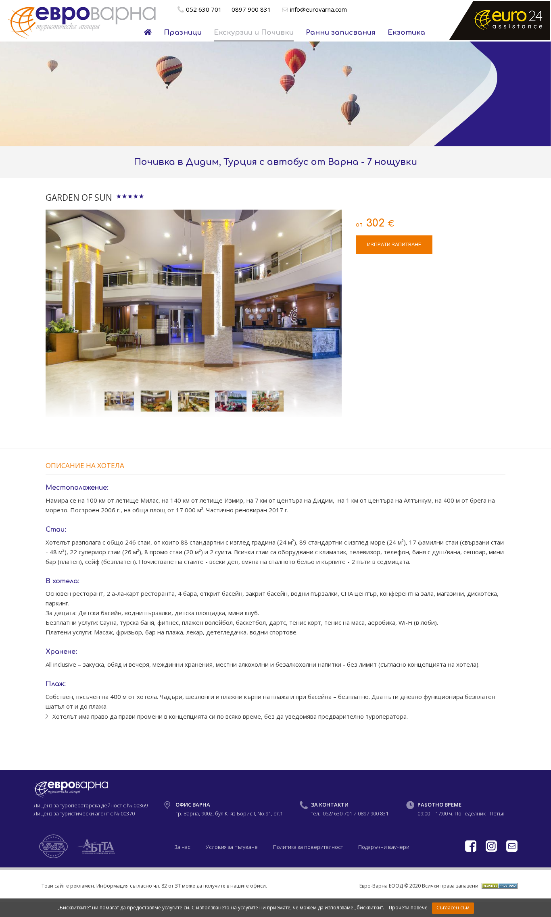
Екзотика (406, 32)
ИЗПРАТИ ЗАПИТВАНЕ (394, 244)
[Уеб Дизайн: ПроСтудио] (499, 885)
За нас (182, 846)
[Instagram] (492, 849)
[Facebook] (471, 849)
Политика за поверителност (308, 846)
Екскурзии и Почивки (254, 32)
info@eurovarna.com (318, 9)
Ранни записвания (341, 32)
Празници (183, 32)
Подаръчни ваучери (383, 846)
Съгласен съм (453, 907)
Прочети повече (408, 907)
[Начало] (148, 33)
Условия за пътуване (232, 846)
